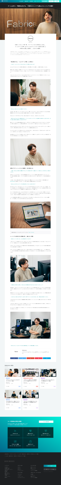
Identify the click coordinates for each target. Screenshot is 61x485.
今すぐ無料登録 (46, 421)
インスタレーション (20, 476)
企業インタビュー (37, 1)
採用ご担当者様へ (44, 1)
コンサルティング (33, 469)
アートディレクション (20, 470)
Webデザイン (19, 469)
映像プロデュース (33, 476)
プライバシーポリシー (8, 476)
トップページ (7, 465)
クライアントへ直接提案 (34, 470)
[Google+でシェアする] (30, 358)
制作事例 (31, 1)
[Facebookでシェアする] (14, 358)
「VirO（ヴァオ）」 (31, 232)
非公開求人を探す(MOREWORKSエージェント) (8, 469)
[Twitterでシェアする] (22, 358)
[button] (55, 461)
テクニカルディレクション (21, 477)
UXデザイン (19, 468)
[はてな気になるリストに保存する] (47, 358)
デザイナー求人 (20, 465)
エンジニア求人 (20, 472)
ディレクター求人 (33, 465)
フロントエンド (20, 474)
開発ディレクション (33, 468)
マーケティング (33, 475)
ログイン (51, 1)
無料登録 (57, 1)
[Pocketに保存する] (39, 358)
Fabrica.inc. (8, 382)
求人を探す (21, 1)
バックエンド (19, 475)
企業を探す (26, 1)
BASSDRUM (12, 181)
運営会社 (6, 477)
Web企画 (32, 474)
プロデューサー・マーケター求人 (36, 472)
